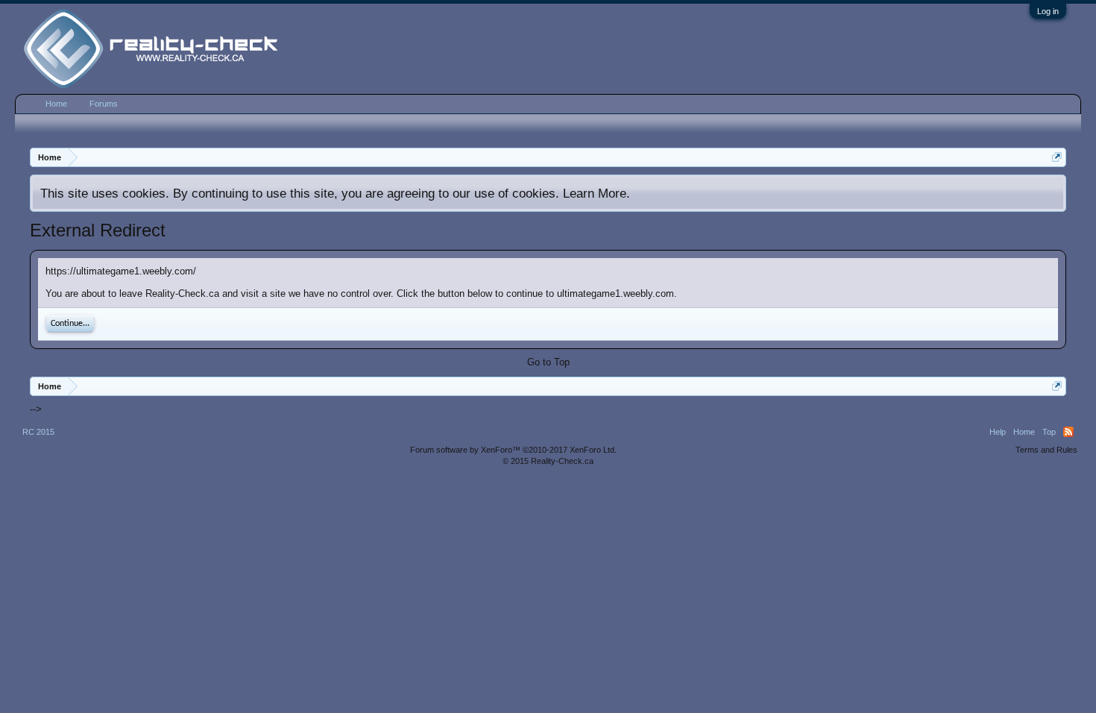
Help (997, 431)
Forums (103, 103)
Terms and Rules (1046, 449)
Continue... (70, 323)
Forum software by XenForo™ (513, 449)
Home (56, 103)
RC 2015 (38, 431)
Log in (1048, 11)
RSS (1068, 432)
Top (1049, 431)
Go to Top (548, 362)
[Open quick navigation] (1057, 157)
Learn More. (596, 193)
